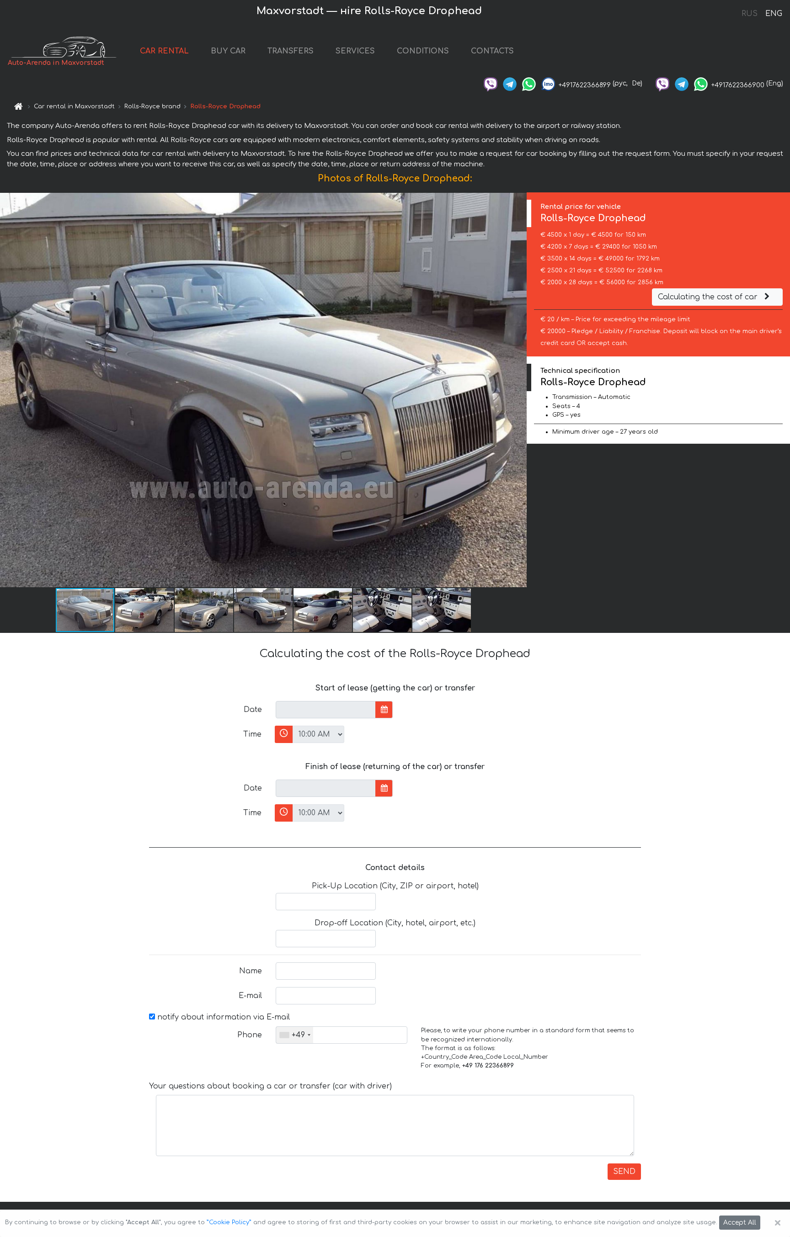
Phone (249, 1035)
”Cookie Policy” (229, 1222)
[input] (326, 709)
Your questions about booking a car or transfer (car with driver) (270, 1086)
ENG (773, 14)
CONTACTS (492, 51)
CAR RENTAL (164, 51)
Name (250, 971)
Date (253, 710)
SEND (624, 1172)
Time (252, 734)
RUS (750, 14)
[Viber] (490, 83)
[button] (145, 610)
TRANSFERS (290, 51)
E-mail (250, 996)
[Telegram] (509, 83)
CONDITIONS (423, 51)
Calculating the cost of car (709, 297)
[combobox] (294, 1035)
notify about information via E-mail (222, 1017)
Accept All (739, 1222)
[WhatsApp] (529, 83)
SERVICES (355, 51)
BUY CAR (228, 51)
